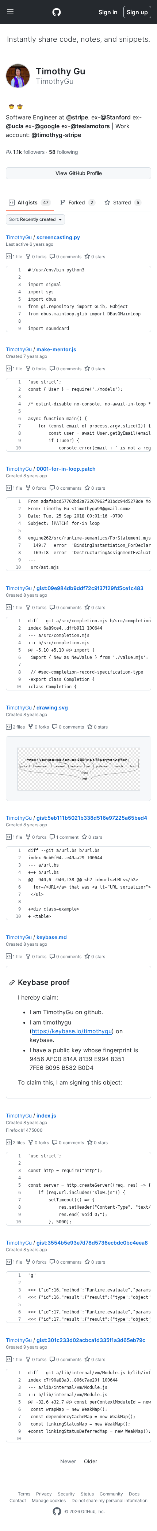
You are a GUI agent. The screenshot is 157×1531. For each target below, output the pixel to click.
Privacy (44, 1494)
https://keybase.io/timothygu (72, 1031)
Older (90, 1461)
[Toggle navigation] (10, 12)
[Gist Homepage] (56, 12)
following (63, 152)
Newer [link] (68, 1461)
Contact (17, 1500)
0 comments (68, 256)
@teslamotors (90, 126)
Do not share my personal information (110, 1500)
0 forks (38, 256)
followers (29, 152)
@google (47, 126)
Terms (24, 1494)
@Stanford (115, 117)
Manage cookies (49, 1500)
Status (87, 1494)
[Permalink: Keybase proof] (13, 983)
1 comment (66, 837)
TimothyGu (19, 237)
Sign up (137, 12)
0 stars (97, 256)
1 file (17, 256)
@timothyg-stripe (56, 134)
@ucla (14, 126)
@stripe (77, 117)
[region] (78, 299)
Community (111, 1494)
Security (66, 1494)
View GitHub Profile (78, 173)
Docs (134, 1494)
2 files (18, 727)
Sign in (108, 12)
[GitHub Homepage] (57, 1511)
